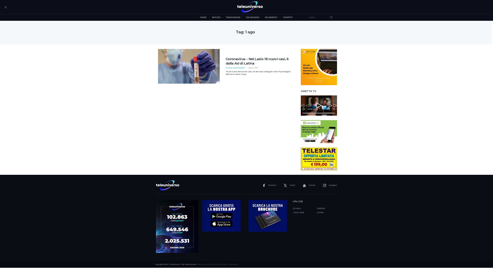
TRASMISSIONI (233, 17)
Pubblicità (321, 208)
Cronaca (229, 68)
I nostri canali (298, 212)
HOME (203, 17)
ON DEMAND (252, 17)
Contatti (320, 212)
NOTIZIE (216, 17)
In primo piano (239, 68)
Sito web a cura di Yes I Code (208, 264)
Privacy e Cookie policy (229, 264)
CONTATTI (288, 17)
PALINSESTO (271, 17)
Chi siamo (297, 208)
